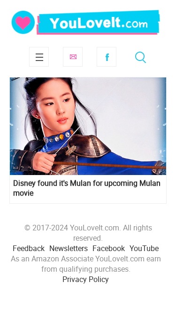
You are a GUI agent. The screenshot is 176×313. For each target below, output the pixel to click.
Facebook (106, 57)
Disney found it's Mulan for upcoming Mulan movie (87, 188)
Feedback (29, 248)
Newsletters (68, 248)
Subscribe (73, 57)
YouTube (144, 248)
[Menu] (39, 57)
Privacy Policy (85, 279)
